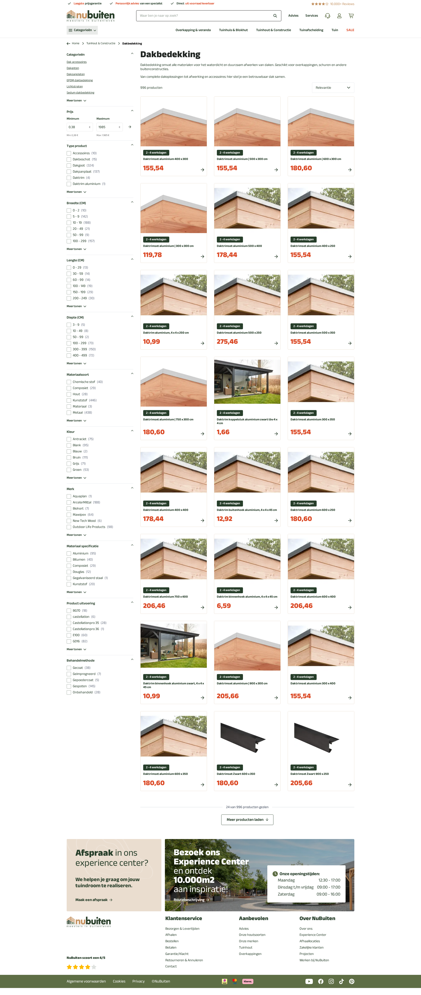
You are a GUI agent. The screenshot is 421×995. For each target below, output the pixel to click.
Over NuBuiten (317, 918)
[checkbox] (69, 153)
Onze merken (248, 941)
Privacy (138, 981)
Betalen (171, 947)
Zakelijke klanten (312, 947)
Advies (293, 16)
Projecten (307, 954)
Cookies (119, 981)
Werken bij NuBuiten (314, 960)
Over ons (306, 928)
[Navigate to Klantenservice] (327, 15)
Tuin (335, 30)
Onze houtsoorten (252, 934)
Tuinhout (245, 947)
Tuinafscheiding (311, 30)
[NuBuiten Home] (90, 15)
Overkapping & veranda (193, 30)
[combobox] (208, 15)
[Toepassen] (129, 126)
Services (311, 16)
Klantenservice (183, 918)
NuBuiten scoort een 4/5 (86, 958)
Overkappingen (250, 954)
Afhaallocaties (310, 941)
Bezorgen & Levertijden (182, 928)
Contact (171, 966)
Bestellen (172, 941)
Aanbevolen (253, 918)
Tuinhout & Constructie (273, 30)
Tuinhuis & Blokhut (233, 30)
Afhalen (171, 934)
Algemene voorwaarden (86, 981)
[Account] (339, 15)
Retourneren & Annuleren (184, 960)
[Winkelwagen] (351, 16)
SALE (350, 30)
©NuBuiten (161, 981)
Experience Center (313, 934)
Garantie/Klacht (177, 954)
